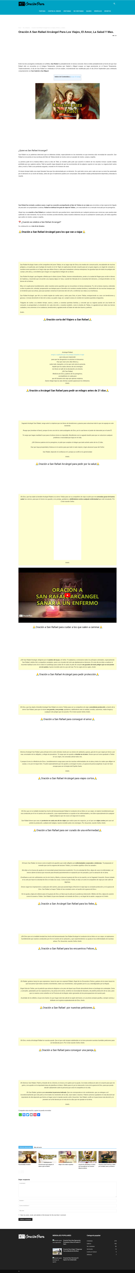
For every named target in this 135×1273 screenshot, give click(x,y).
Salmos (88, 11)
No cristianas (79, 11)
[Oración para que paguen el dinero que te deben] (47, 1157)
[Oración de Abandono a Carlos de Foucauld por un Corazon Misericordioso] (88, 1157)
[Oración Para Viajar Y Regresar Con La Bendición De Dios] (57, 1251)
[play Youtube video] (67, 595)
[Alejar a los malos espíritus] (67, 1157)
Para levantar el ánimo (24, 1164)
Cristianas (67, 11)
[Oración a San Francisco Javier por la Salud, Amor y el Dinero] (108, 1157)
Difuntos (107, 11)
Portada (42, 11)
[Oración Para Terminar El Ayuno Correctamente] (57, 1260)
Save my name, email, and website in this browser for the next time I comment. (43, 1215)
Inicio (19, 28)
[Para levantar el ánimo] (27, 1157)
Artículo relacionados (26, 1147)
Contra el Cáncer (54, 11)
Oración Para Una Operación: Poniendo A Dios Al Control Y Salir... (72, 1242)
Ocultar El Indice (75, 77)
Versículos (98, 11)
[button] (114, 4)
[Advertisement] (67, 21)
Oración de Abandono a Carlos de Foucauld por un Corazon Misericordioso (87, 1166)
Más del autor (38, 1147)
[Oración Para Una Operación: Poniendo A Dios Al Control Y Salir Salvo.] (57, 1243)
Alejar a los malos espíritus (65, 1164)
